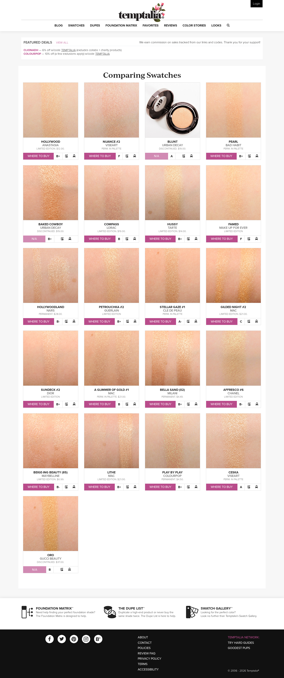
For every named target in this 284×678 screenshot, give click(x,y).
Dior (50, 393)
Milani (172, 393)
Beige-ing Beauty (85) (50, 472)
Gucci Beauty (50, 559)
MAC (233, 311)
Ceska (233, 472)
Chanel (233, 393)
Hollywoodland (50, 307)
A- (180, 322)
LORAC (111, 228)
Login (256, 4)
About (143, 637)
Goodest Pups (239, 648)
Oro (50, 555)
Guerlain (111, 311)
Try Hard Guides (241, 643)
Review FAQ (146, 653)
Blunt (173, 142)
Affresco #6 (233, 390)
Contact (145, 643)
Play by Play (172, 472)
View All (62, 42)
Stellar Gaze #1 (172, 307)
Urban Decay (172, 145)
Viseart (111, 145)
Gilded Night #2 (233, 307)
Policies (144, 648)
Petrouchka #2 (111, 307)
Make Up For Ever (233, 228)
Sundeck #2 (50, 390)
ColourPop (32, 54)
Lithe (111, 472)
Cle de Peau (172, 311)
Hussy (172, 224)
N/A (156, 156)
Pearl (233, 142)
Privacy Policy (149, 659)
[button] (58, 25)
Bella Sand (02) (172, 390)
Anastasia (50, 145)
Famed (233, 224)
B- (58, 322)
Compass (111, 224)
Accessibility (148, 669)
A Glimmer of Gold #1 (111, 390)
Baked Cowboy (50, 224)
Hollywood (50, 142)
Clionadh (31, 50)
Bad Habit (233, 145)
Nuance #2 (111, 142)
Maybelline (51, 476)
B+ (58, 156)
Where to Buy (38, 156)
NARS (50, 311)
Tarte (172, 228)
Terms (142, 664)
